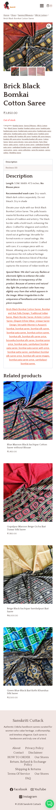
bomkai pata (45, 128)
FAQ (28, 778)
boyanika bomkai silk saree (32, 139)
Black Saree (12, 128)
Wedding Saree (15, 153)
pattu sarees (13, 145)
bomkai (20, 128)
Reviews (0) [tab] (11, 168)
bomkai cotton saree (32, 128)
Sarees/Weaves (30, 126)
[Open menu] (41, 6)
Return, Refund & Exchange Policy (28, 763)
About (16, 748)
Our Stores (42, 757)
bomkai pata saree (10, 131)
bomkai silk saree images (41, 136)
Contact (18, 752)
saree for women (37, 150)
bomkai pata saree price (27, 131)
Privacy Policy (34, 748)
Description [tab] (11, 162)
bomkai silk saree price (12, 139)
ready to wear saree (26, 145)
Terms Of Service (18, 773)
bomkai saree (32, 134)
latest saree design (16, 142)
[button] (48, 26)
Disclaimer (35, 752)
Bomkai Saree (18, 126)
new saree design (31, 142)
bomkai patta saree (19, 134)
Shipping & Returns (28, 769)
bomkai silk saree (24, 136)
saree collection (24, 150)
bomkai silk (12, 136)
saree (15, 150)
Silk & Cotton (42, 126)
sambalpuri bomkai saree (21, 147)
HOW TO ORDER (18, 757)
